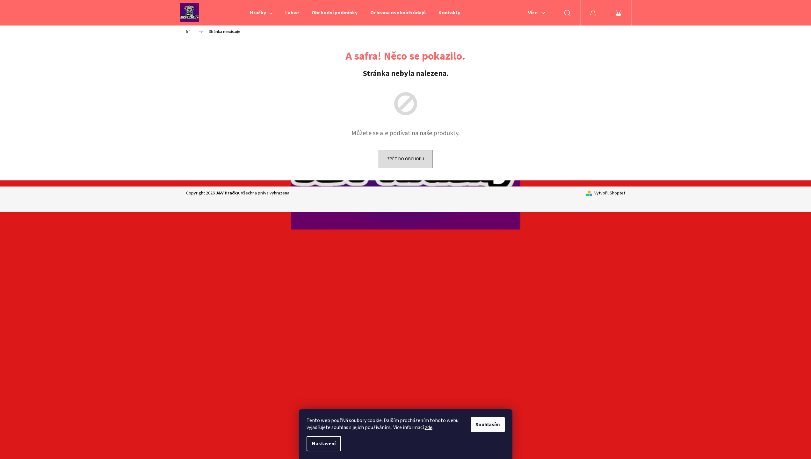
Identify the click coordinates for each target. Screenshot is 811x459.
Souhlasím (487, 424)
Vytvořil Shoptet (609, 193)
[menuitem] (261, 13)
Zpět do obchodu (405, 159)
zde (428, 427)
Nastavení (324, 443)
